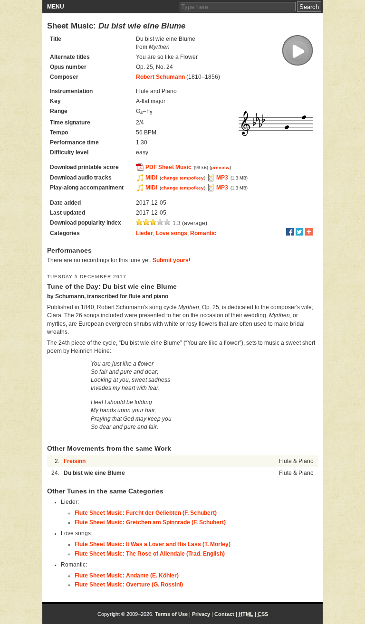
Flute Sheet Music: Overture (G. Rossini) (129, 584)
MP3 (222, 177)
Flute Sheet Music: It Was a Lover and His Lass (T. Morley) (153, 544)
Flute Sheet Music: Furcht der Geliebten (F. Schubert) (146, 513)
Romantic (203, 233)
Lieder (144, 233)
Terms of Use (171, 614)
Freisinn (75, 461)
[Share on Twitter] (299, 232)
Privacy (201, 614)
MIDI (151, 177)
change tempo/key (182, 177)
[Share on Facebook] (290, 232)
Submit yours (171, 260)
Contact (224, 614)
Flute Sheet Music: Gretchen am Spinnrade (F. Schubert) (150, 522)
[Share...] (309, 232)
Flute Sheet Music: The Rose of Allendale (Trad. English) (150, 554)
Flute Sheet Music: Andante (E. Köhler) (127, 575)
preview (220, 167)
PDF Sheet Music (168, 167)
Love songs (171, 233)
